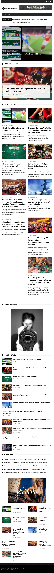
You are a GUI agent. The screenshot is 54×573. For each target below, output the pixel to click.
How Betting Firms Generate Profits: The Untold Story (22, 54)
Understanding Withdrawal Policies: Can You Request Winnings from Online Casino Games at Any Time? (18, 531)
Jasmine (16, 94)
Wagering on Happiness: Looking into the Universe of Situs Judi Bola (39, 202)
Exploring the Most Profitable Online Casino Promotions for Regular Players (39, 130)
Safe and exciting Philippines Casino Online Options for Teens (39, 166)
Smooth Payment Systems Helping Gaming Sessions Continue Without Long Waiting (25, 472)
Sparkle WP (10, 570)
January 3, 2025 (9, 57)
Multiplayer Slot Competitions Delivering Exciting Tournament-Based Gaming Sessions (25, 462)
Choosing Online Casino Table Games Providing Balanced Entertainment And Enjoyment (13, 224)
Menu (7, 14)
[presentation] (47, 27)
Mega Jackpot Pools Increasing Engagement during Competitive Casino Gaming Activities (26, 466)
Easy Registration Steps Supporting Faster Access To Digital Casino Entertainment (24, 469)
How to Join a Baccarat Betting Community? (25, 376)
